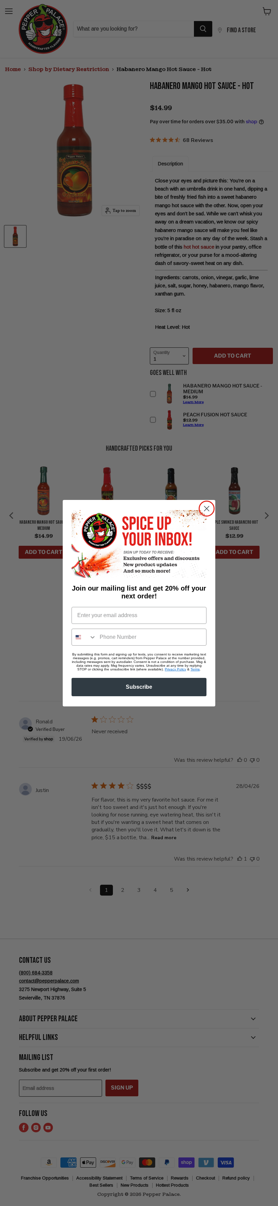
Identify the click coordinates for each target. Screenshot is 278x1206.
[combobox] (84, 637)
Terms (195, 669)
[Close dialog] (207, 509)
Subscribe (139, 687)
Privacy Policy (175, 669)
